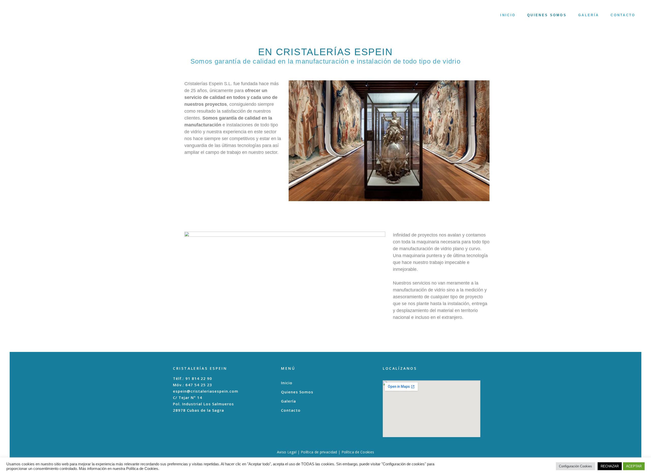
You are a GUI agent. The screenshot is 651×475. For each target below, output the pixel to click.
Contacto (291, 410)
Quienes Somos (297, 392)
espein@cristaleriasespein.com (205, 391)
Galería (288, 401)
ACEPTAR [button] (634, 466)
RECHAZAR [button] (610, 466)
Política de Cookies (358, 452)
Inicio (286, 382)
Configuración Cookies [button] (575, 466)
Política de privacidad (319, 452)
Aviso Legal (287, 452)
